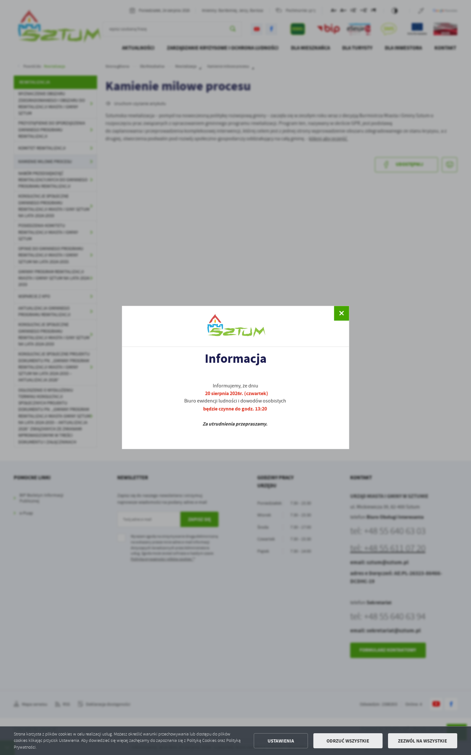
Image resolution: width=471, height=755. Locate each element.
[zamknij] (341, 313)
